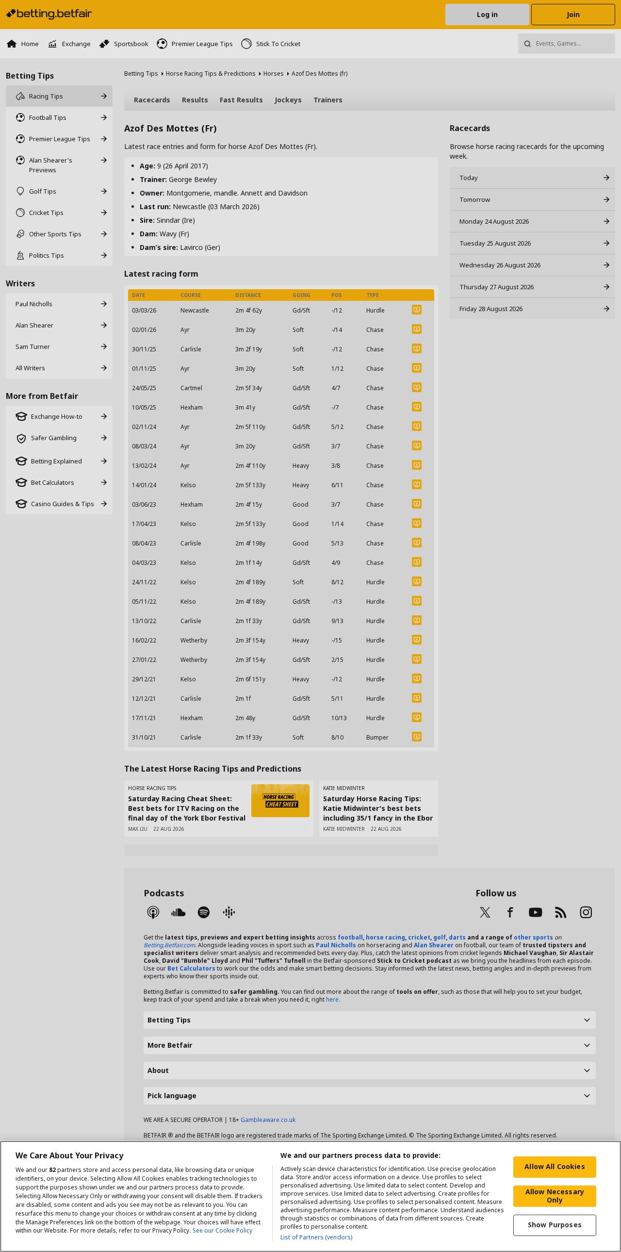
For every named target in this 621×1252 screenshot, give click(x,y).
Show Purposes (555, 1224)
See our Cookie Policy (222, 1231)
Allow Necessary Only (554, 1195)
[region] (310, 1196)
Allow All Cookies (554, 1166)
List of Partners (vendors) (316, 1237)
